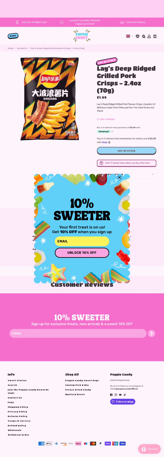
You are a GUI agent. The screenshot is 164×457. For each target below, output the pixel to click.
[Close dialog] (119, 177)
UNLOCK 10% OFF (82, 253)
